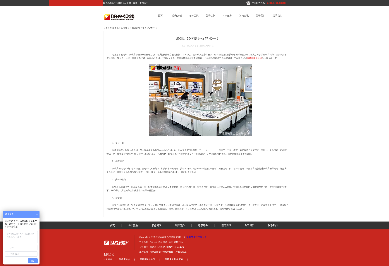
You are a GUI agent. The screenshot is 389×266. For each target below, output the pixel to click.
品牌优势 (210, 15)
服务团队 (194, 15)
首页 (160, 15)
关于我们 (260, 15)
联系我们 (277, 15)
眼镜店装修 (124, 259)
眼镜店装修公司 (147, 259)
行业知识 (125, 28)
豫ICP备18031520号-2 (196, 237)
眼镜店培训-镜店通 (174, 259)
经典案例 (177, 15)
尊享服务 (227, 15)
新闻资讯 (244, 15)
